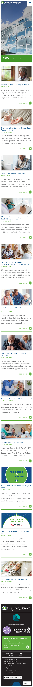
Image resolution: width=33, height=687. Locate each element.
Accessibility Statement (10, 673)
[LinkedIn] (20, 654)
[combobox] (27, 683)
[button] (30, 3)
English (25, 683)
